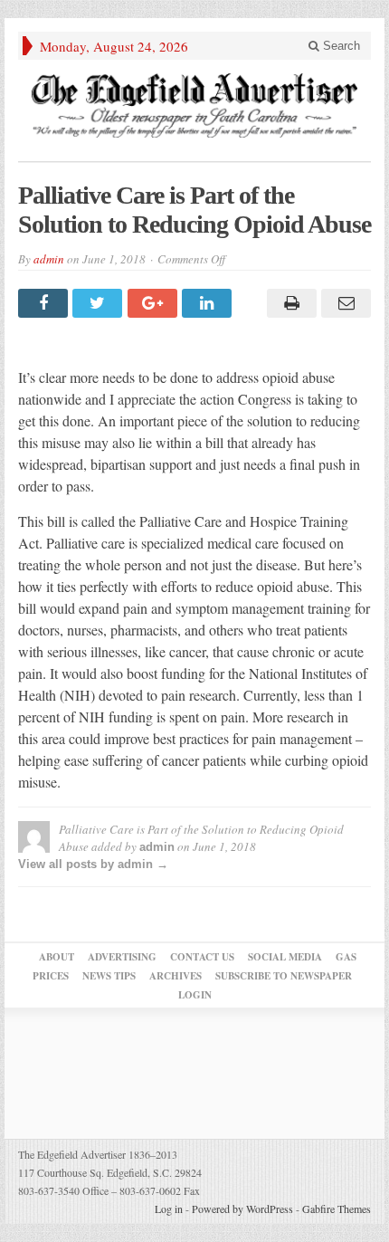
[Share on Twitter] (99, 303)
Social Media (285, 957)
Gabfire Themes (336, 1208)
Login (195, 995)
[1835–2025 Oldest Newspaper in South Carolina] (194, 105)
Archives (175, 976)
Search (339, 46)
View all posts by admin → (93, 864)
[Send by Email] (344, 303)
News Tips (109, 976)
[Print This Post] (288, 303)
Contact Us (202, 957)
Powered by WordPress (242, 1208)
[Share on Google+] (155, 303)
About (56, 957)
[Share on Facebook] (45, 303)
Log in (169, 1208)
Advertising (122, 957)
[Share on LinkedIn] (209, 303)
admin (48, 259)
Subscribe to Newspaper (283, 976)
